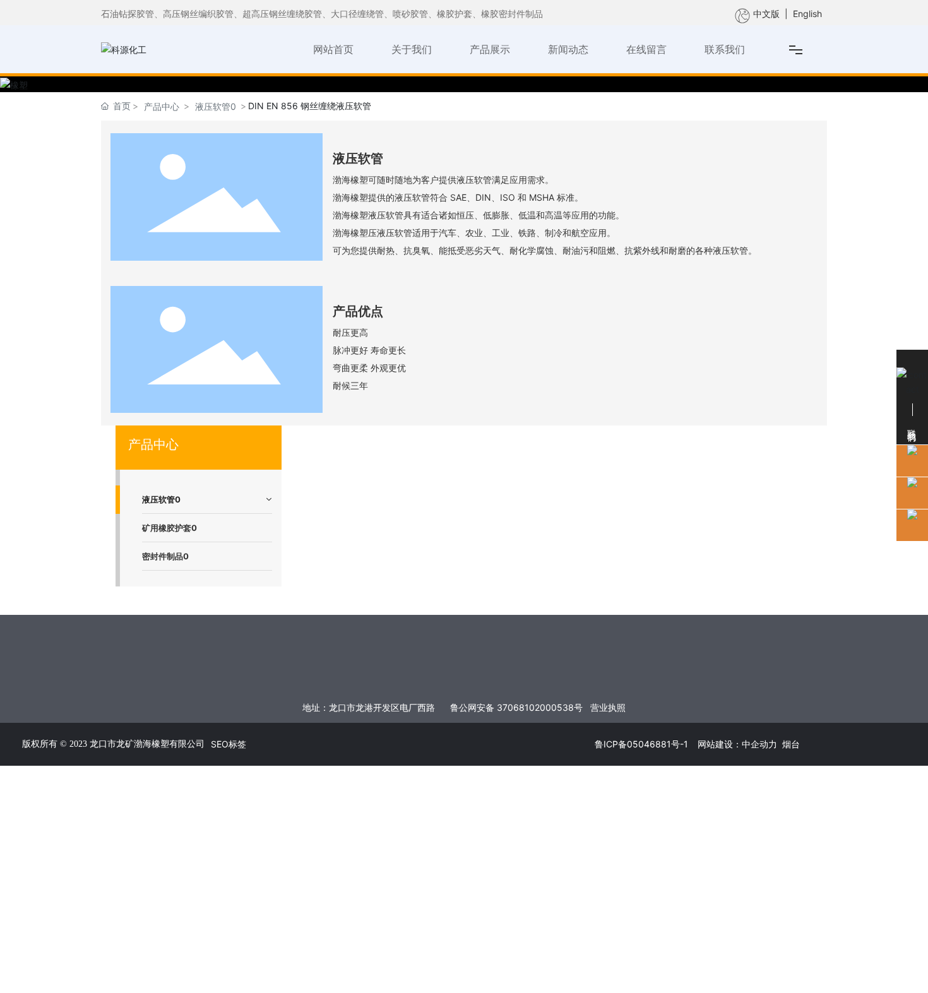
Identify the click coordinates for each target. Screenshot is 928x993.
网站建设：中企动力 (737, 744)
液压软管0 (215, 106)
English (807, 13)
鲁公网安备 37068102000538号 (516, 707)
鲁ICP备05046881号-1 (641, 744)
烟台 (791, 744)
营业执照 (608, 707)
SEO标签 (228, 744)
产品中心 (161, 106)
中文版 (766, 13)
